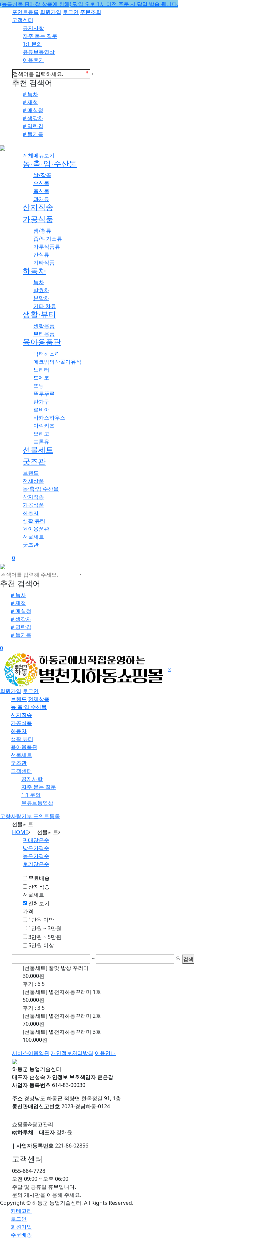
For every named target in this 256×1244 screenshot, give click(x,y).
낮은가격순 (36, 848)
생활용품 (44, 325)
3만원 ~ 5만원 (44, 937)
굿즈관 (34, 461)
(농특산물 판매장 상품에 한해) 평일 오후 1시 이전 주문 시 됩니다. (89, 4)
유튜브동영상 (39, 52)
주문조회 (90, 12)
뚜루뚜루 (44, 393)
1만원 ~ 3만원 (44, 928)
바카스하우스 (49, 417)
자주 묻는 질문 (40, 36)
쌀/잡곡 (42, 175)
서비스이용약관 (30, 1053)
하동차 (34, 271)
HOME (20, 832)
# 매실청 (33, 110)
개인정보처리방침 (72, 1053)
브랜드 (31, 472)
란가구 (41, 401)
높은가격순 (36, 856)
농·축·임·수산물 (50, 163)
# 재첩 (30, 102)
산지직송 (38, 207)
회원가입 (50, 12)
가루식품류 (46, 246)
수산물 (41, 183)
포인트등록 (25, 12)
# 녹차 (30, 94)
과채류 (41, 199)
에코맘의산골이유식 (57, 361)
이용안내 (105, 1053)
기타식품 (44, 262)
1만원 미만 (41, 919)
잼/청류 (42, 230)
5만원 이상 (41, 945)
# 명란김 (33, 126)
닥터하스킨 (46, 353)
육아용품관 (42, 342)
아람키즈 (44, 425)
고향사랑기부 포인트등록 (30, 816)
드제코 (41, 377)
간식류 (41, 254)
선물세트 (38, 449)
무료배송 (39, 878)
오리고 (41, 433)
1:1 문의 (32, 44)
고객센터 (22, 20)
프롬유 (41, 441)
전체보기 (39, 903)
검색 (188, 959)
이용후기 (33, 60)
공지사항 (33, 28)
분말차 (41, 298)
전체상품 (33, 480)
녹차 (38, 282)
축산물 (41, 191)
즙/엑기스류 (47, 238)
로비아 (41, 409)
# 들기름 (33, 134)
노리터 (41, 369)
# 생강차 (33, 118)
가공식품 (38, 219)
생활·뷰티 (39, 314)
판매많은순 (36, 840)
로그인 (71, 12)
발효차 (41, 290)
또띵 (38, 385)
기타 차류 (44, 306)
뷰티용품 (44, 333)
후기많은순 (36, 864)
